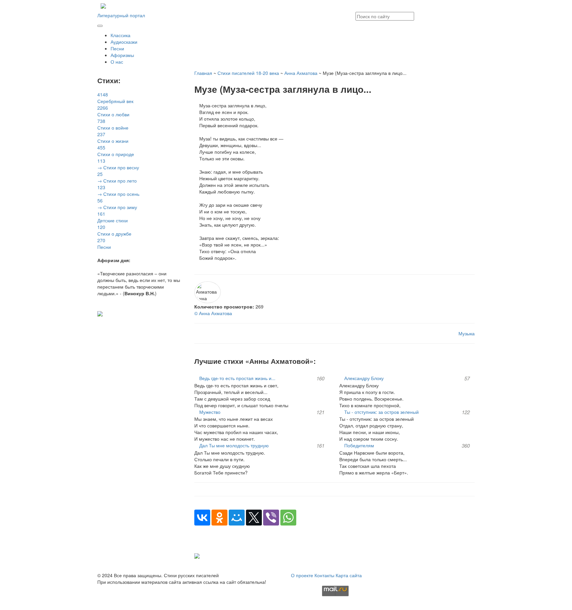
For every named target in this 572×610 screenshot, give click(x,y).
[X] (254, 518)
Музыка (466, 333)
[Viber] (271, 518)
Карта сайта (349, 575)
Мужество (209, 412)
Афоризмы (122, 55)
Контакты (324, 575)
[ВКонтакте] (202, 518)
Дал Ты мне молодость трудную (234, 445)
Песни (117, 48)
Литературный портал (121, 15)
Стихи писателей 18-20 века (248, 73)
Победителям (359, 445)
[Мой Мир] (237, 518)
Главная (203, 73)
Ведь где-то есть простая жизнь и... (237, 378)
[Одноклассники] (219, 518)
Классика (120, 35)
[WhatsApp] (288, 518)
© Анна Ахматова (213, 313)
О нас (117, 61)
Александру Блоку (364, 378)
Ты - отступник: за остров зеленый (381, 412)
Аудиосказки (124, 41)
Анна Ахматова (300, 73)
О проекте (302, 575)
